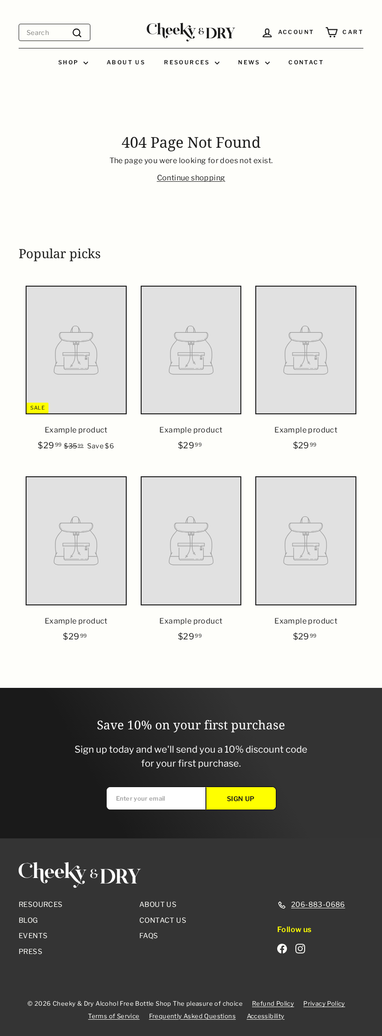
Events (33, 936)
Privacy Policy (324, 1003)
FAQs (148, 936)
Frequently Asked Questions (192, 1016)
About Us (126, 62)
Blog (28, 920)
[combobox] (54, 32)
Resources (188, 62)
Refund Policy (273, 1003)
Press (30, 951)
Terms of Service (113, 1016)
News (250, 62)
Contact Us (162, 920)
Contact (306, 62)
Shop (69, 62)
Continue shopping (191, 177)
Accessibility (266, 1016)
